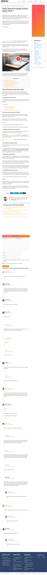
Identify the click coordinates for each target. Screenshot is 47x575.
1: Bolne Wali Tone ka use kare (9, 81)
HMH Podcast (5, 557)
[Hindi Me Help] (4, 1)
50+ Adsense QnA (17, 564)
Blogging (23, 1)
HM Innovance (8, 271)
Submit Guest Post (6, 565)
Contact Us (44, 573)
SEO (9, 5)
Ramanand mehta (8, 388)
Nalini (6, 350)
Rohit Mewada (11, 196)
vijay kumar (7, 324)
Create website (28, 557)
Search (7, 190)
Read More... (22, 199)
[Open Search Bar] (45, 1)
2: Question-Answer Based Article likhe (11, 82)
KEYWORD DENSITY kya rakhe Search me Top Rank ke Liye (15, 214)
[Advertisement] (16, 34)
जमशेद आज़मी (7, 435)
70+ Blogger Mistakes (18, 557)
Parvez (6, 450)
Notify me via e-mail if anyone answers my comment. (13, 263)
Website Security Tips (29, 564)
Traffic (10, 190)
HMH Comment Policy (11, 238)
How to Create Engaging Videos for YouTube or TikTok (38, 63)
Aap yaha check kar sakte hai (7, 139)
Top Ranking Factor (11, 134)
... (9, 201)
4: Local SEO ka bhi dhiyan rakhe (10, 84)
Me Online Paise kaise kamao (10, 107)
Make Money (30, 1)
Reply (4, 278)
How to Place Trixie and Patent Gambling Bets (38, 47)
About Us (17, 573)
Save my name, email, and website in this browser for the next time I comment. (16, 260)
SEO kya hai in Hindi (29, 562)
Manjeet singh (8, 505)
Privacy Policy (28, 573)
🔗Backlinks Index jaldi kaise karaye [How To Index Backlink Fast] (16, 213)
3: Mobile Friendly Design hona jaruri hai (11, 83)
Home (19, 1)
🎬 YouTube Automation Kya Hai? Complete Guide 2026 (38, 44)
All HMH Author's (6, 563)
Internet (35, 1)
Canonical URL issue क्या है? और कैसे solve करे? (12, 211)
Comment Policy (34, 573)
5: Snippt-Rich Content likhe (9, 85)
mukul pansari (8, 337)
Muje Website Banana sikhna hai (11, 106)
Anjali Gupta (7, 423)
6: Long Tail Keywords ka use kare (10, 86)
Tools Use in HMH (6, 558)
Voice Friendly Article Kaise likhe (8, 80)
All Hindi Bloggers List (7, 560)
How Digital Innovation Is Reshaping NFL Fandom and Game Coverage (37, 53)
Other (40, 1)
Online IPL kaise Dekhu (9, 108)
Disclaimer (40, 573)
